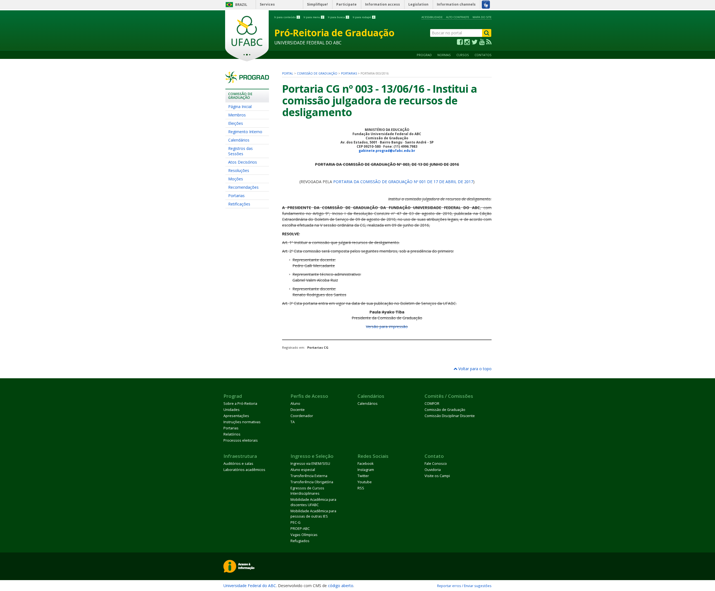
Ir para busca (338, 17)
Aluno (295, 403)
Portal (287, 73)
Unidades (231, 409)
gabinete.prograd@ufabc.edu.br (387, 151)
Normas (444, 55)
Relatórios (231, 434)
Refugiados (299, 541)
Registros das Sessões (240, 151)
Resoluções (238, 170)
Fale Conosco (436, 463)
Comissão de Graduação (317, 73)
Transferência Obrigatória (311, 482)
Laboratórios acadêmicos (244, 469)
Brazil (241, 4)
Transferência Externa (308, 475)
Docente (297, 409)
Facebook (365, 463)
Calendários (238, 140)
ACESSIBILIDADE (432, 17)
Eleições (235, 123)
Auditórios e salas (238, 463)
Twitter (363, 475)
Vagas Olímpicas (304, 534)
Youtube (365, 482)
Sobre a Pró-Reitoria (240, 403)
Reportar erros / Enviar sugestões (464, 585)
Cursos (462, 55)
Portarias (236, 195)
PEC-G (295, 522)
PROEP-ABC (300, 528)
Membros (237, 115)
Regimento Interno (245, 131)
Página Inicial (240, 106)
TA (292, 422)
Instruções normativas (242, 422)
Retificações (239, 204)
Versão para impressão (387, 326)
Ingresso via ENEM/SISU (310, 463)
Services (267, 4)
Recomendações (243, 187)
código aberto (340, 585)
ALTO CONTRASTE (457, 17)
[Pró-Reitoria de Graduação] (247, 80)
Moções (235, 178)
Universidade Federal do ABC (249, 585)
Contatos (483, 55)
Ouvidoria (433, 469)
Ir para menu (313, 17)
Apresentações (236, 415)
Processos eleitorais (240, 440)
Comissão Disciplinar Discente (450, 415)
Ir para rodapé (364, 17)
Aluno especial (302, 469)
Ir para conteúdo (286, 17)
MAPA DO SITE (482, 17)
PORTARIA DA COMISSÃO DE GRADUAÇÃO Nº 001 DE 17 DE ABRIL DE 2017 (403, 181)
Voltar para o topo (474, 368)
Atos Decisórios (242, 162)
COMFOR (432, 403)
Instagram (366, 469)
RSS (361, 488)
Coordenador (301, 415)
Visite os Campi (437, 475)
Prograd (424, 55)
